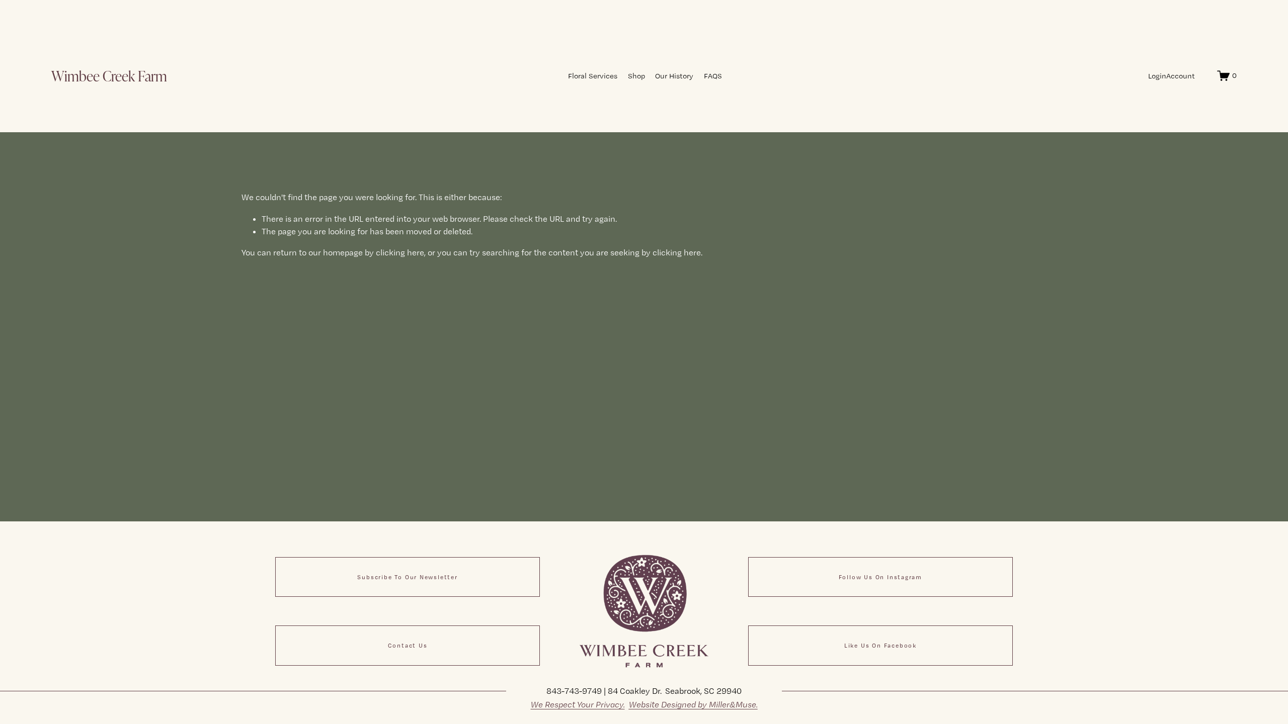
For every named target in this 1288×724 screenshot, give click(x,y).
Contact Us (408, 645)
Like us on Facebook (880, 645)
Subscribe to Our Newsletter (407, 577)
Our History (674, 75)
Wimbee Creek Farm (109, 75)
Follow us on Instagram (880, 577)
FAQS (713, 75)
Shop (636, 75)
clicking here (400, 252)
